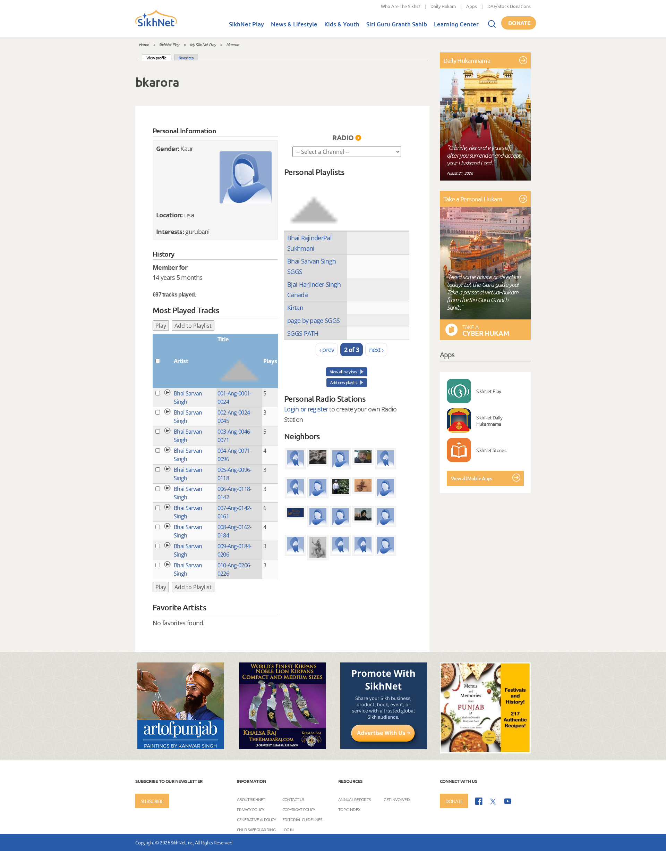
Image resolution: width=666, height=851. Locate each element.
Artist (181, 361)
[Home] (156, 24)
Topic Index (349, 809)
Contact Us (293, 799)
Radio (343, 137)
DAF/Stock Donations (509, 6)
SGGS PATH (302, 333)
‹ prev (326, 349)
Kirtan (295, 307)
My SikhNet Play (203, 44)
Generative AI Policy (256, 819)
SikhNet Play (246, 24)
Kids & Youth (341, 24)
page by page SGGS (313, 320)
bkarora (232, 44)
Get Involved (397, 799)
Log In (288, 829)
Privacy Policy (250, 809)
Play (160, 325)
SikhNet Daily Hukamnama (489, 420)
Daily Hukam (443, 6)
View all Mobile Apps (471, 478)
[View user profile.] (246, 177)
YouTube (507, 801)
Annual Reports (354, 799)
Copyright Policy (298, 809)
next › (376, 349)
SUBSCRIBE (152, 801)
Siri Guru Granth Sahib (396, 24)
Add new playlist (344, 382)
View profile (158, 57)
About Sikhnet (251, 799)
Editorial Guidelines (302, 819)
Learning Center (456, 24)
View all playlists (344, 372)
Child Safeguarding (256, 829)
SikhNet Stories (491, 450)
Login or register (306, 409)
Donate (519, 22)
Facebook (479, 801)
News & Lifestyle (294, 24)
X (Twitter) (493, 802)
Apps (471, 6)
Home (143, 44)
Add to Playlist (193, 325)
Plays (270, 361)
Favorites (186, 57)
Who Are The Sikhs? (400, 6)
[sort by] (314, 203)
